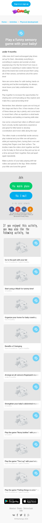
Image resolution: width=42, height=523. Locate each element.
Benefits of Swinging (13, 346)
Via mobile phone (21, 186)
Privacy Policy (24, 216)
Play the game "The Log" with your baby (21, 461)
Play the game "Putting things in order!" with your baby (22, 490)
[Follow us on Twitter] (21, 515)
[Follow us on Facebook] (17, 515)
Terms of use (28, 508)
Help (21, 510)
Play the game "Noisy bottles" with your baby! (22, 432)
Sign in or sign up (21, 4)
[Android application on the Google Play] (12, 501)
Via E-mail (21, 196)
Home (4, 22)
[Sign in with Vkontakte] (24, 209)
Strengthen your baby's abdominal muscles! (22, 404)
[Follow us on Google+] (28, 515)
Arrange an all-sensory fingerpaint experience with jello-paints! (22, 375)
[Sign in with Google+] (18, 209)
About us (12, 508)
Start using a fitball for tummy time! (19, 289)
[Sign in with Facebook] (11, 209)
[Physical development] (21, 33)
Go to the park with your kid (16, 260)
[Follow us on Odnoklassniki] (24, 515)
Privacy (19, 508)
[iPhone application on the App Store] (30, 501)
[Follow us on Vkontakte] (13, 515)
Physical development (29, 22)
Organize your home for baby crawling (21, 317)
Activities (13, 22)
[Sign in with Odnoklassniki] (30, 209)
